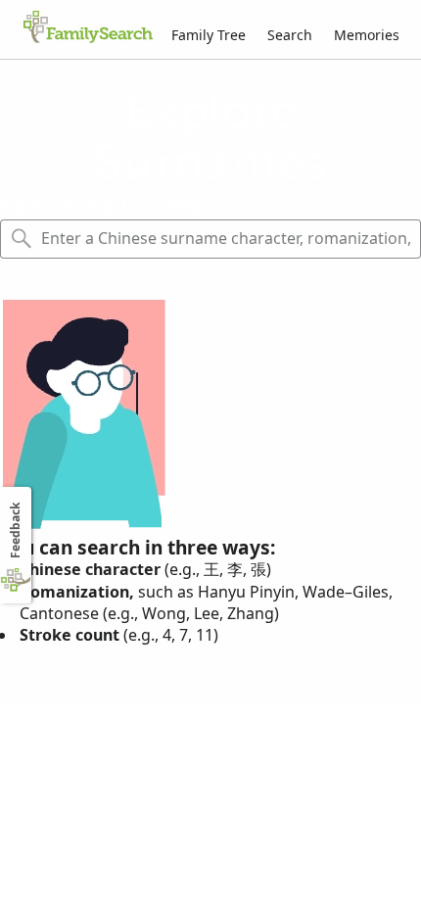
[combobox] (226, 239)
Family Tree (208, 34)
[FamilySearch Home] (88, 28)
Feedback (15, 530)
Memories (366, 34)
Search (289, 34)
